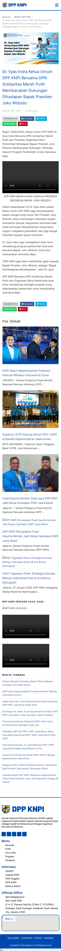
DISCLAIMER (13, 938)
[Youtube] (19, 834)
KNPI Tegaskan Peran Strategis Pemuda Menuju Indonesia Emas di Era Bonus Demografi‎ (28, 578)
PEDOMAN (48, 938)
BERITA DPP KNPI (22, 17)
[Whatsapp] (24, 834)
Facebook (28, 118)
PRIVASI (38, 938)
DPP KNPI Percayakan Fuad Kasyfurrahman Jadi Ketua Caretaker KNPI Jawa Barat (30, 536)
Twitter (42, 118)
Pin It (23, 124)
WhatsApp (10, 124)
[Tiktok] (14, 834)
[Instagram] (9, 834)
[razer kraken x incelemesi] (30, 949)
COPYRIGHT (26, 938)
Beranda (6, 17)
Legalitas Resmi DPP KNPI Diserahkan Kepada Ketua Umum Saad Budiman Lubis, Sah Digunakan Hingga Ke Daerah (30, 778)
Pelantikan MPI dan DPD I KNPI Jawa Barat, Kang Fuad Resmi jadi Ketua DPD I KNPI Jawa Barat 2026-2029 (29, 735)
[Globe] (4, 834)
